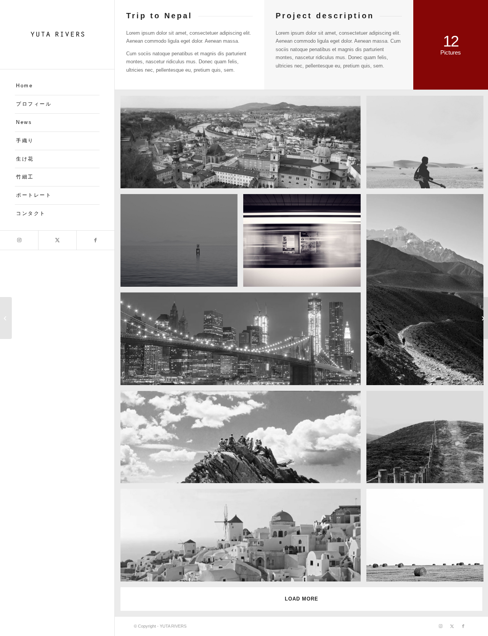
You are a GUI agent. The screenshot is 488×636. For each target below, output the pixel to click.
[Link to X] (57, 240)
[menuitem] (57, 86)
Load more (301, 599)
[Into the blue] (6, 318)
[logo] (57, 34)
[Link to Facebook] (95, 240)
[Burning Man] (482, 318)
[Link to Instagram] (19, 240)
